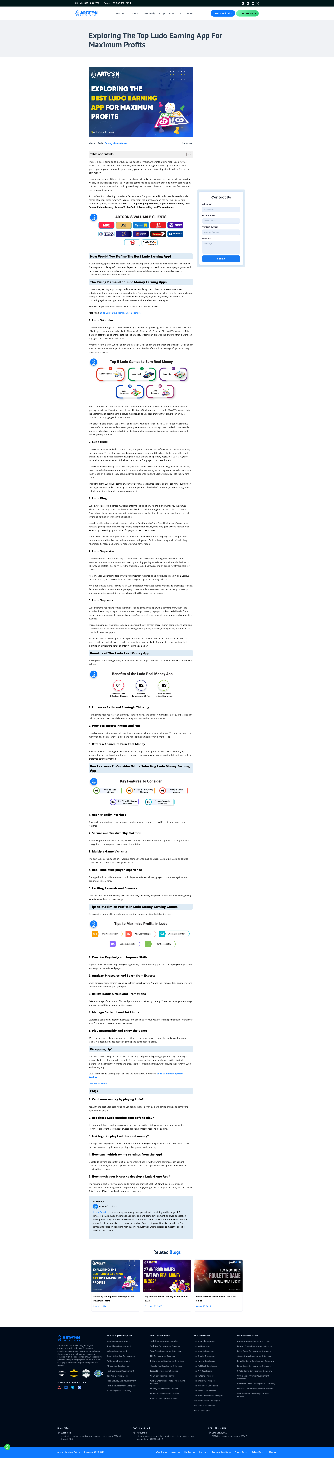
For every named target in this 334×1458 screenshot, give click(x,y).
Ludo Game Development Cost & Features (121, 312)
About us (175, 1452)
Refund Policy (258, 1452)
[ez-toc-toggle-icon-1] (187, 154)
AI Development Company (119, 1390)
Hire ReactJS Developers (205, 1390)
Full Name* (207, 204)
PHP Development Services (162, 1356)
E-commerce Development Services (167, 1361)
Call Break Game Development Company (256, 1383)
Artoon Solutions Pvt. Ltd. (69, 1452)
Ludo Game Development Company (254, 1341)
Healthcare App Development (120, 1371)
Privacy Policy (241, 1452)
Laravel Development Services (164, 1371)
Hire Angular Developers (204, 1356)
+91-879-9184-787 (89, 3)
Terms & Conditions (221, 1452)
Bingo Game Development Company (254, 1366)
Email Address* (209, 215)
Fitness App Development (118, 1366)
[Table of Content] (188, 154)
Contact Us (175, 13)
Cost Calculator (247, 13)
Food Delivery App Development (121, 1381)
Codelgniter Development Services (166, 1366)
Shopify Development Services (164, 1388)
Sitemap (273, 1452)
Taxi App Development (117, 1376)
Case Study (149, 13)
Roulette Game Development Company (255, 1361)
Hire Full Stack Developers (205, 1366)
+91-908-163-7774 (121, 3)
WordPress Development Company (166, 1351)
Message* (206, 238)
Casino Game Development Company (255, 1356)
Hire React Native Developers (207, 1400)
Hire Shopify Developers (204, 1381)
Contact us (189, 1452)
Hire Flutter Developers (204, 1376)
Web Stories (161, 1452)
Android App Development (119, 1346)
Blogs (162, 13)
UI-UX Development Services (163, 1376)
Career (189, 13)
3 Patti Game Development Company (254, 1371)
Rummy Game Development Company (255, 1346)
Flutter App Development (118, 1361)
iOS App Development (117, 1351)
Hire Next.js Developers (204, 1405)
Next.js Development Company (121, 1385)
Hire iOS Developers (202, 1346)
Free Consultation (222, 13)
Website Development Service (164, 1341)
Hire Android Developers (204, 1341)
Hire (134, 13)
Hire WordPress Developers (206, 1385)
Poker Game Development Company (254, 1351)
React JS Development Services (164, 1393)
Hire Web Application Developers (208, 1395)
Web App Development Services (165, 1346)
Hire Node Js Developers (205, 1351)
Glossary (203, 1452)
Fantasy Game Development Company (255, 1388)
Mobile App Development (118, 1341)
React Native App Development (121, 1356)
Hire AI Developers (202, 1410)
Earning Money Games (116, 143)
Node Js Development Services (164, 1398)
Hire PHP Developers (203, 1371)
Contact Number (210, 227)
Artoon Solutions (101, 1212)
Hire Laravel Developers (204, 1361)
